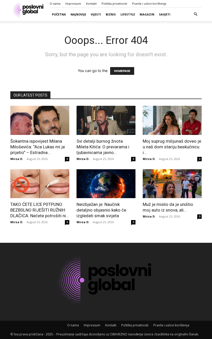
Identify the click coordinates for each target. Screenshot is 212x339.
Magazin (147, 14)
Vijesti (96, 14)
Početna (59, 14)
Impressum (73, 3)
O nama (55, 3)
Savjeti (164, 14)
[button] (195, 14)
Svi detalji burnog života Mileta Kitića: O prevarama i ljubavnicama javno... (103, 147)
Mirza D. (16, 159)
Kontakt (91, 3)
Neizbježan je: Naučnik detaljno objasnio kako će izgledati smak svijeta (101, 210)
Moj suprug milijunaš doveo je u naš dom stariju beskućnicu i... (172, 147)
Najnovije (78, 14)
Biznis (111, 14)
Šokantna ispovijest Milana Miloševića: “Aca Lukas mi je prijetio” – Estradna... (37, 147)
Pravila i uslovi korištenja (149, 3)
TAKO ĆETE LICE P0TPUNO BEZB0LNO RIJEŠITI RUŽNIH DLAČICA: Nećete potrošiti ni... (39, 210)
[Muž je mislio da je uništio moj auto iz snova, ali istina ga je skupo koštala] (172, 183)
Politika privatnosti (114, 3)
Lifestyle (127, 14)
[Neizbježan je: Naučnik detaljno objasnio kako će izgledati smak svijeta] (106, 183)
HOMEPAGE (122, 71)
